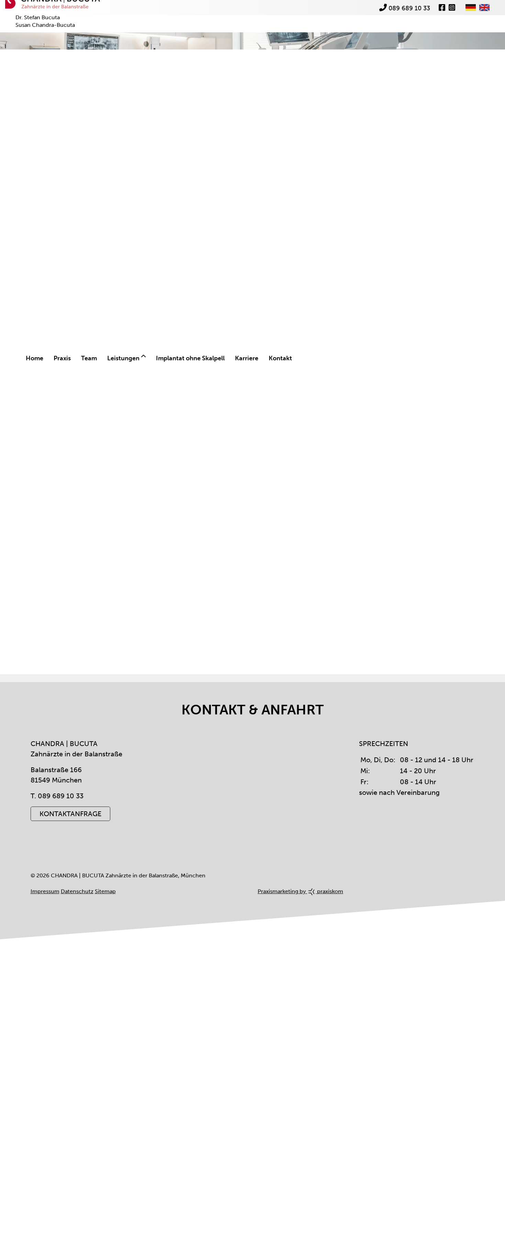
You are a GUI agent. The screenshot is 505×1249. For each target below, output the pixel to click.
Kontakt (276, 355)
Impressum (45, 906)
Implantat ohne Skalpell (187, 355)
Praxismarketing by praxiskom (300, 906)
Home (34, 355)
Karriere (243, 355)
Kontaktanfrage (70, 828)
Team (87, 355)
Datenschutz (77, 906)
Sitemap (105, 906)
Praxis (61, 355)
